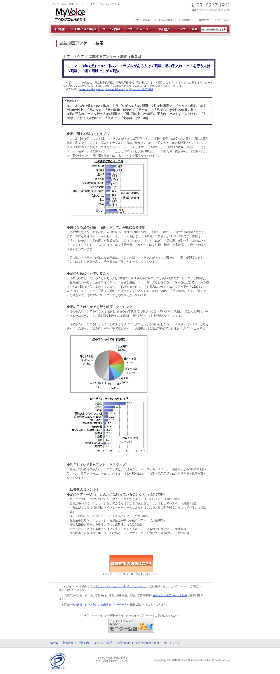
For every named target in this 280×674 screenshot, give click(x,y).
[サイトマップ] (222, 20)
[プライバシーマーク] (57, 660)
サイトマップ (172, 642)
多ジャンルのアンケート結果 (170, 595)
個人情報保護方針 (145, 642)
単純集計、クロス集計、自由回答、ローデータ (99, 604)
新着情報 (68, 642)
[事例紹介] (164, 33)
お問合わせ (123, 642)
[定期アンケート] (187, 33)
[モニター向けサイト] (215, 33)
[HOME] (59, 33)
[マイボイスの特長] (83, 33)
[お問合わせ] (203, 20)
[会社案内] (184, 20)
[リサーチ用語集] (141, 20)
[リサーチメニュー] (139, 33)
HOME (54, 642)
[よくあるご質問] (164, 20)
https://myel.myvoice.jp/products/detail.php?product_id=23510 (116, 89)
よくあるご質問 (103, 642)
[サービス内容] (111, 33)
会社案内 (83, 642)
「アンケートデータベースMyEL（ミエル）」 (120, 586)
